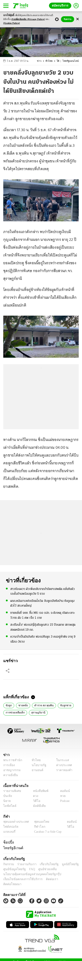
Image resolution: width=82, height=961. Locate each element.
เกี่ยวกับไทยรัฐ (46, 864)
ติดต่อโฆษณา (63, 879)
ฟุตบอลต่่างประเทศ (14, 821)
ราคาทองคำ (63, 770)
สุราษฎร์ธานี (37, 712)
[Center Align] (77, 19)
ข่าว (42, 61)
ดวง (34, 796)
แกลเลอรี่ (8, 831)
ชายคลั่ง (22, 705)
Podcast (64, 801)
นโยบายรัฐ (37, 765)
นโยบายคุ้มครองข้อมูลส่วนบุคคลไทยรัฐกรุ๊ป (29, 874)
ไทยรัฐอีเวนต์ (12, 848)
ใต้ (60, 61)
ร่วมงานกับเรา (25, 864)
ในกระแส (61, 760)
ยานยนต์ (36, 770)
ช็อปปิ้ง (8, 842)
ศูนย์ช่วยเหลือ (43, 869)
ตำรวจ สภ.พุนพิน (42, 705)
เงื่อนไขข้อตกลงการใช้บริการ (20, 879)
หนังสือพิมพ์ (39, 791)
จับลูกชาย (63, 705)
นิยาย (6, 801)
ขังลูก (8, 705)
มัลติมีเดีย (38, 806)
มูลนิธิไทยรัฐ (65, 864)
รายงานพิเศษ (11, 791)
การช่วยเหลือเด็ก (15, 712)
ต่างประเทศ (62, 765)
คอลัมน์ (62, 791)
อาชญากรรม (11, 770)
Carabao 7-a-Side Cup (46, 831)
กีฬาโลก (36, 826)
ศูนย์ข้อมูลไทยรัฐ (13, 869)
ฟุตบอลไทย (38, 821)
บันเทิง (7, 796)
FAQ (29, 869)
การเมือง (8, 765)
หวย (61, 796)
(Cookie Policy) (11, 23)
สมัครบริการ (61, 5)
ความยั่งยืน (10, 775)
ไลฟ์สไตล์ (8, 806)
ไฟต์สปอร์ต (10, 826)
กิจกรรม (8, 864)
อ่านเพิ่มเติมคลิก (28, 19)
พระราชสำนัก (11, 760)
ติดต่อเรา (46, 879)
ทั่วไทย (51, 61)
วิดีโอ (35, 801)
